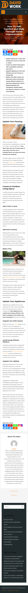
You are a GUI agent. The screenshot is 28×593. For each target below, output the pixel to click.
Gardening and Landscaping (12, 522)
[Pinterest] (10, 51)
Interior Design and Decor (11, 539)
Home (5, 524)
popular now (12, 162)
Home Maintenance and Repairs (13, 532)
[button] (26, 12)
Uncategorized (8, 544)
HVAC (16, 324)
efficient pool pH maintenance (13, 277)
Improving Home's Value (11, 537)
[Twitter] (5, 54)
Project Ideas (7, 542)
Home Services (8, 534)
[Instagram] (20, 51)
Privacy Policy (11, 590)
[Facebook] (5, 51)
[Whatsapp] (15, 51)
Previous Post (14, 491)
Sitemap (17, 590)
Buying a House (8, 519)
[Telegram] (10, 54)
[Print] (15, 54)
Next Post (14, 495)
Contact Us (4, 590)
